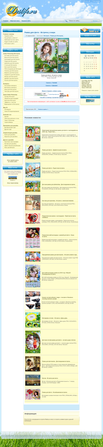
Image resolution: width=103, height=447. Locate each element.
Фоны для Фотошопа (9, 89)
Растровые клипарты (10, 85)
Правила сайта (26, 21)
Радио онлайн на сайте (10, 41)
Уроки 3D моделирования (11, 111)
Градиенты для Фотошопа (11, 74)
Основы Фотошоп (8, 96)
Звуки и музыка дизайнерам (11, 145)
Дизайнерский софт (9, 127)
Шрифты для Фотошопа (10, 78)
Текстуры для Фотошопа (10, 91)
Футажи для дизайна (9, 143)
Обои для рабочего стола (11, 118)
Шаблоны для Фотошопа (11, 63)
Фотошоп (46, 35)
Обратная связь (15, 21)
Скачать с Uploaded (51, 85)
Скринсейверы (8, 122)
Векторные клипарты (10, 87)
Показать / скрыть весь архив (90, 90)
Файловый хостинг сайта (11, 40)
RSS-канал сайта (8, 43)
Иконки (5, 116)
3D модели (7, 109)
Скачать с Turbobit (51, 83)
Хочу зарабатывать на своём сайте (13, 161)
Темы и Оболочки (8, 120)
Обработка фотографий (10, 98)
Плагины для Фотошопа (10, 71)
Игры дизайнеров (8, 147)
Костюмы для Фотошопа (10, 55)
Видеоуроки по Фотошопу (11, 104)
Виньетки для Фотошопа (11, 57)
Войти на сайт (86, 1)
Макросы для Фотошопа (10, 72)
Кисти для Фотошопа (9, 67)
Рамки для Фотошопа (10, 61)
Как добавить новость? (10, 38)
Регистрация (96, 1)
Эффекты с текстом (9, 102)
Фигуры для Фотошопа (10, 76)
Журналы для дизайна (10, 136)
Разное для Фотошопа (10, 80)
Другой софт (7, 129)
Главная (5, 21)
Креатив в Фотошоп (9, 100)
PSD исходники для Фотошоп (12, 69)
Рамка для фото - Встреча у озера (40, 32)
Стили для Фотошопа (10, 65)
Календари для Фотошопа (11, 59)
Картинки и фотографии (10, 142)
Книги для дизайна (9, 134)
